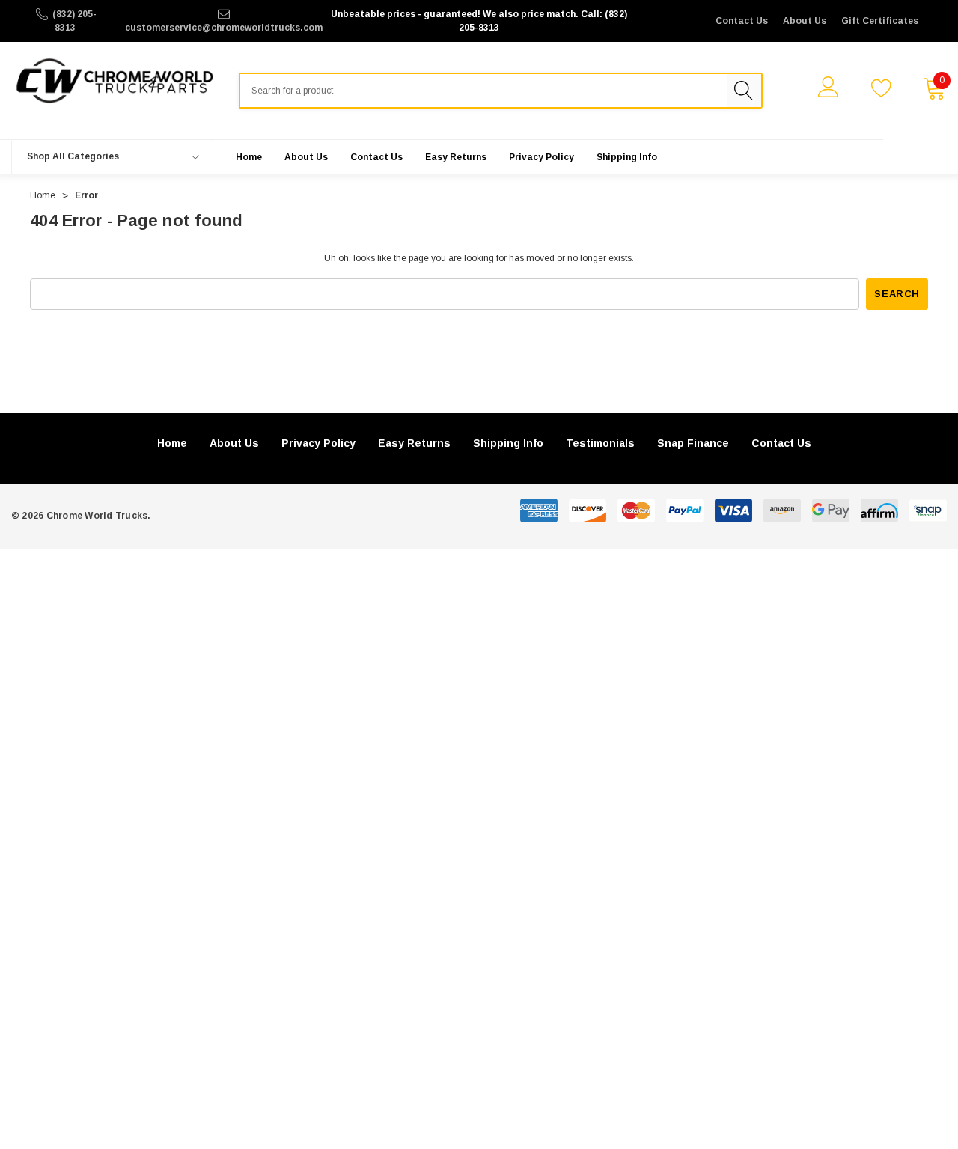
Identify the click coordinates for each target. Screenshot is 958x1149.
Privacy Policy (318, 443)
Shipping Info (508, 443)
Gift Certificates (879, 21)
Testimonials (600, 443)
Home (172, 443)
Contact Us (742, 21)
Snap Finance (693, 443)
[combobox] (483, 91)
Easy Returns (414, 443)
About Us (804, 21)
